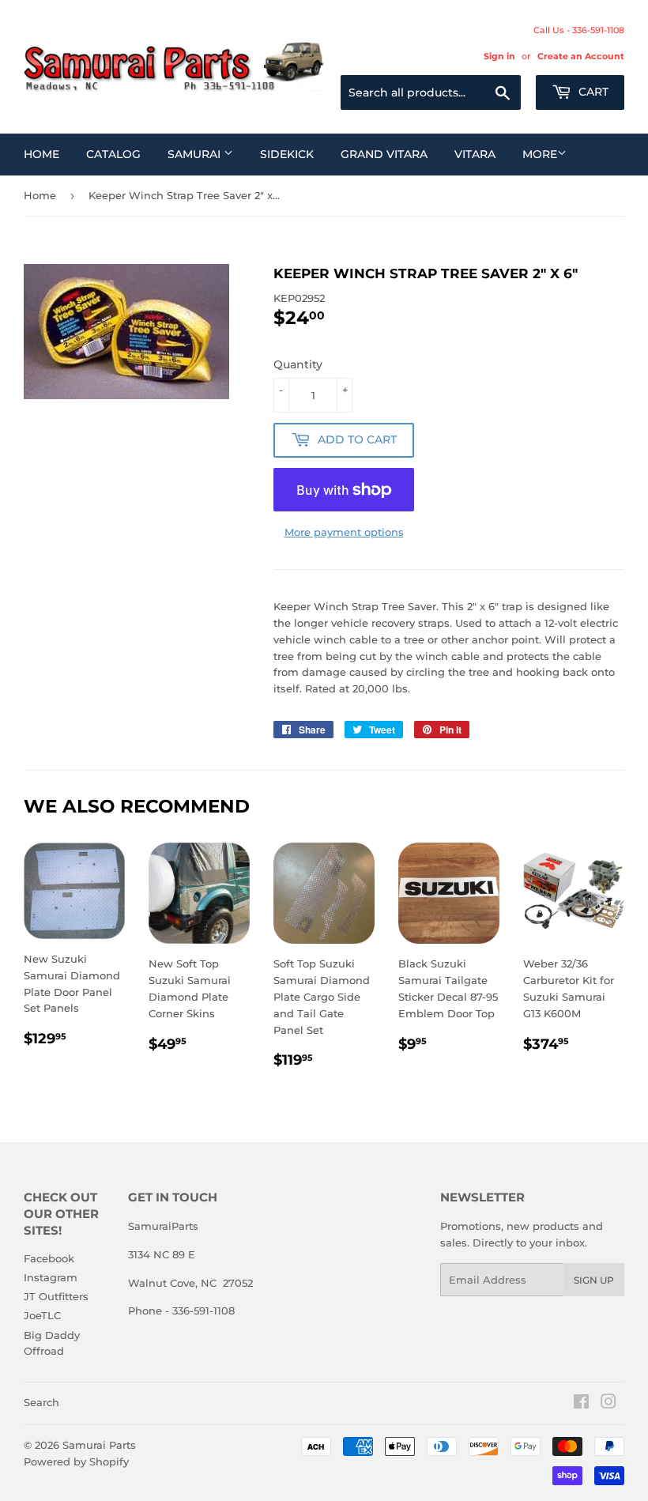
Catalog (113, 154)
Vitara (474, 154)
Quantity (297, 364)
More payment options (344, 532)
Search (41, 1402)
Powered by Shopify (76, 1461)
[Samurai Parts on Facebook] (581, 1403)
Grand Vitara (384, 154)
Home (41, 154)
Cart (591, 92)
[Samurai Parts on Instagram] (608, 1403)
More (539, 154)
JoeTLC (42, 1315)
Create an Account (580, 56)
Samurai (196, 154)
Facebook (49, 1258)
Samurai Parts (99, 1445)
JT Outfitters (56, 1296)
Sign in (499, 56)
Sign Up (594, 1280)
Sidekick (287, 154)
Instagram (50, 1277)
